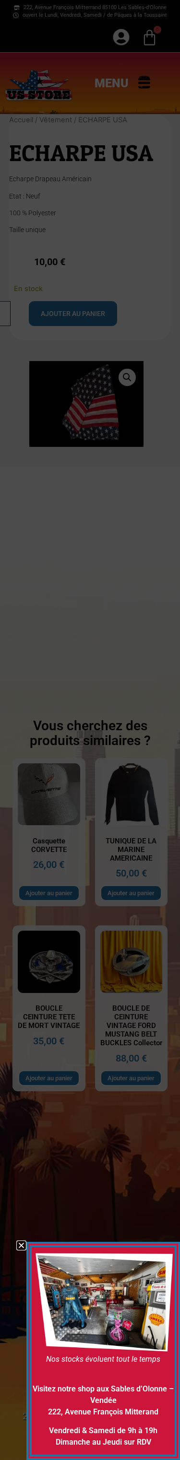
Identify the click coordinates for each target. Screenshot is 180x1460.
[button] (21, 1245)
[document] (90, 730)
